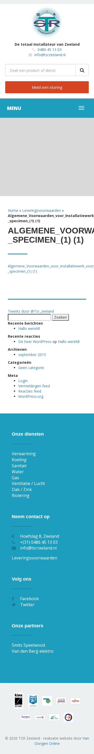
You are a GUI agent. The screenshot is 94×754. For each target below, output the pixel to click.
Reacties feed (29, 391)
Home (13, 210)
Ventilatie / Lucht (28, 483)
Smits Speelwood (28, 645)
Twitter (27, 604)
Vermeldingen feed (34, 385)
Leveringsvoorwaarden (41, 210)
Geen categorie (31, 367)
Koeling (19, 460)
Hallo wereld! (29, 328)
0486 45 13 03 (50, 49)
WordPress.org (30, 396)
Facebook (29, 598)
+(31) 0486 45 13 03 (39, 542)
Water (18, 472)
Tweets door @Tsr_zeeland (31, 311)
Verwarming (24, 454)
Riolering (21, 495)
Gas (15, 478)
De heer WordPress (34, 341)
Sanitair (19, 466)
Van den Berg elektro (33, 651)
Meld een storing (47, 87)
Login (23, 380)
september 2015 (32, 354)
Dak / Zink (22, 489)
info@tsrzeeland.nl (50, 54)
